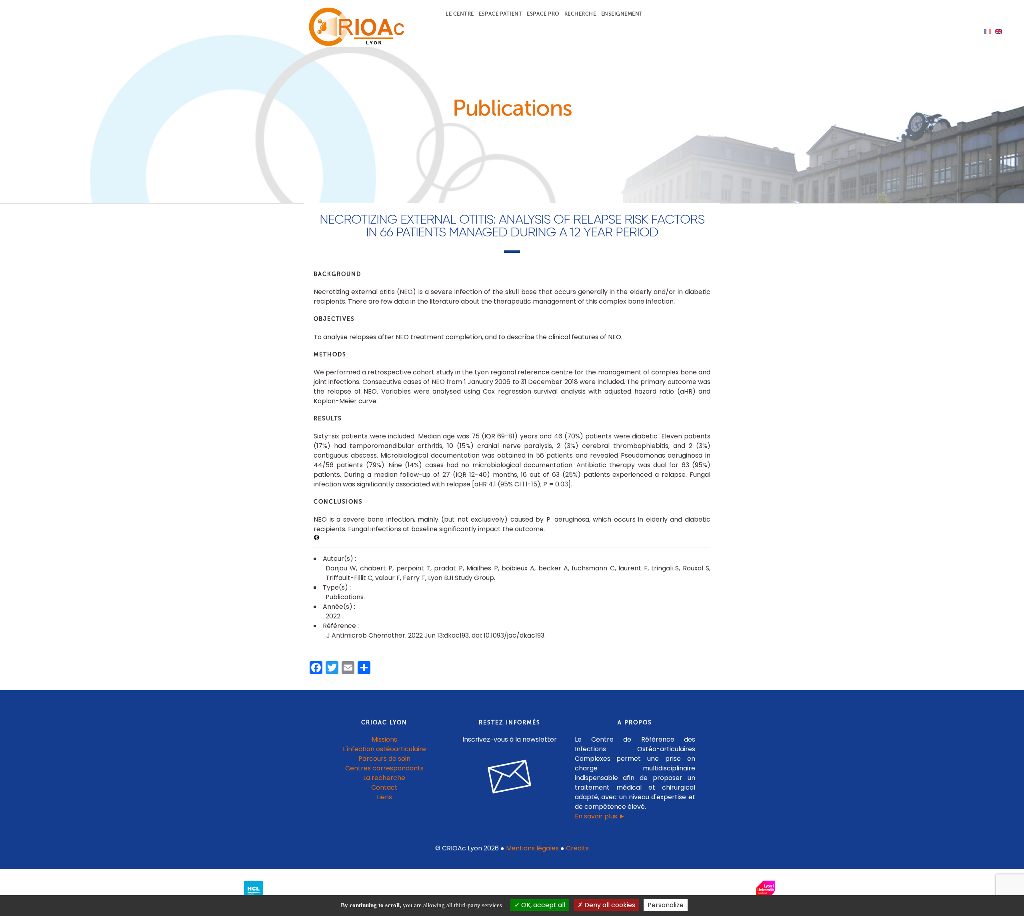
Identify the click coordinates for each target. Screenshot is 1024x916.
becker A (553, 568)
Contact (384, 787)
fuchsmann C (593, 568)
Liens (384, 797)
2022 (333, 616)
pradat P (448, 568)
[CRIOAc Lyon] (354, 44)
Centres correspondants (384, 768)
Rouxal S (696, 568)
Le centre (460, 14)
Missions (384, 739)
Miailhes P (482, 568)
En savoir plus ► (600, 816)
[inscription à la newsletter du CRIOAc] (509, 799)
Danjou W (341, 568)
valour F (387, 577)
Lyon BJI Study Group (461, 577)
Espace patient (500, 14)
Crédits (577, 848)
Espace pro (543, 14)
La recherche (384, 777)
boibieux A (518, 568)
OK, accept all (542, 905)
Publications (345, 597)
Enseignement (622, 14)
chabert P (376, 568)
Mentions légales (532, 848)
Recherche (580, 14)
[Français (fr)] (987, 31)
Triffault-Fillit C (349, 577)
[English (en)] (998, 31)
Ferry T (414, 577)
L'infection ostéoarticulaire (384, 749)
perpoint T (413, 568)
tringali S (665, 568)
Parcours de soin (384, 758)
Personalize (666, 905)
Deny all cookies (609, 905)
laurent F (632, 568)
